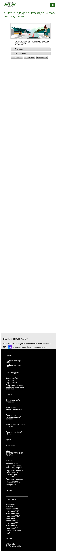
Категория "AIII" (12, 514)
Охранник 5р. (12, 380)
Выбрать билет (42, 57)
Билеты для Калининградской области (13, 417)
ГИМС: (9, 395)
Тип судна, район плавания (13, 401)
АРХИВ (9, 490)
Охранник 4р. (12, 378)
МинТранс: (11, 445)
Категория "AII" (12, 511)
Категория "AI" (12, 509)
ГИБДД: (9, 355)
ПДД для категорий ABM (14, 362)
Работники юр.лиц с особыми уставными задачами (15, 387)
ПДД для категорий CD (14, 366)
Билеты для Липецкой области (15, 425)
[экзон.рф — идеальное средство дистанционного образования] (9, 4)
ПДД (8, 533)
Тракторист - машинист (11, 505)
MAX (5, 347)
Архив (8, 440)
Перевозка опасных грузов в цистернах (14, 467)
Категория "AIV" (13, 516)
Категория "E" (12, 525)
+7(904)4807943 (47, 350)
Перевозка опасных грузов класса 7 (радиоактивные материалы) (14, 482)
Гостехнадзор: (13, 499)
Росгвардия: (12, 373)
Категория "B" (12, 518)
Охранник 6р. (12, 383)
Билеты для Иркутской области (14, 408)
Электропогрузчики (14, 530)
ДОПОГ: (9, 460)
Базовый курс (12, 463)
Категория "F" (12, 528)
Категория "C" (12, 521)
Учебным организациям (13, 545)
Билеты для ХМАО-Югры (14, 433)
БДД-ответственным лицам (14, 453)
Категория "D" (12, 523)
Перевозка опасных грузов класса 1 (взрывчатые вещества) (14, 473)
